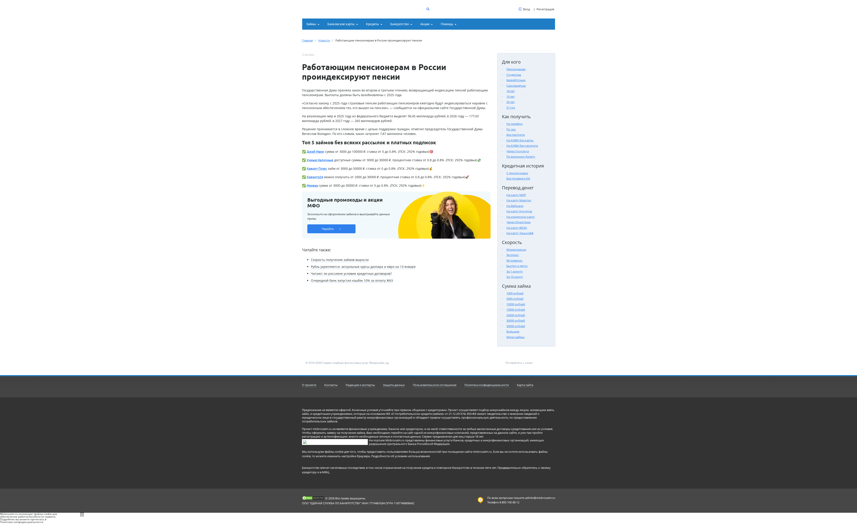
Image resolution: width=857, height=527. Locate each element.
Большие (512, 331)
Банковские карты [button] (341, 24)
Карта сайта (525, 385)
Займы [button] (311, 24)
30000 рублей (515, 320)
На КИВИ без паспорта (522, 146)
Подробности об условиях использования (400, 456)
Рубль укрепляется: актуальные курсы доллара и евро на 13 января (363, 267)
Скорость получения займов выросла (340, 260)
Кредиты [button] (372, 24)
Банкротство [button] (399, 24)
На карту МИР (516, 195)
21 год (510, 107)
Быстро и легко (517, 266)
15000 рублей (515, 310)
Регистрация (545, 9)
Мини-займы (515, 337)
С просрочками (517, 173)
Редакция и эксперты (360, 385)
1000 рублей (514, 293)
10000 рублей (515, 304)
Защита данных (394, 385)
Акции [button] (424, 24)
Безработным (516, 80)
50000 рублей (515, 326)
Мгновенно (514, 260)
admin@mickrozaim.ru (540, 498)
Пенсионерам (516, 69)
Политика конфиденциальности (486, 385)
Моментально (516, 250)
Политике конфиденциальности (21, 522)
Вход (526, 9)
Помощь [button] (447, 24)
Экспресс (512, 255)
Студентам (513, 75)
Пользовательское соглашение (434, 385)
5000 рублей (514, 299)
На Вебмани (514, 206)
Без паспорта (515, 135)
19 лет (510, 97)
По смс (511, 129)
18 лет (510, 91)
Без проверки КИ (518, 178)
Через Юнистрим (518, 222)
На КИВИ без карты (519, 140)
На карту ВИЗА (516, 228)
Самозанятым (516, 86)
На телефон (514, 124)
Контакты (331, 385)
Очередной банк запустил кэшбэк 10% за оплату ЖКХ (352, 280)
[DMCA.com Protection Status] (313, 498)
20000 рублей (515, 315)
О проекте (309, 385)
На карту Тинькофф (519, 233)
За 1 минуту (514, 271)
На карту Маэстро (518, 200)
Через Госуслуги (517, 151)
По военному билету (520, 157)
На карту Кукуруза (519, 211)
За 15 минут (514, 277)
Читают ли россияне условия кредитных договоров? (351, 273)
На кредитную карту (520, 217)
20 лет (510, 102)
